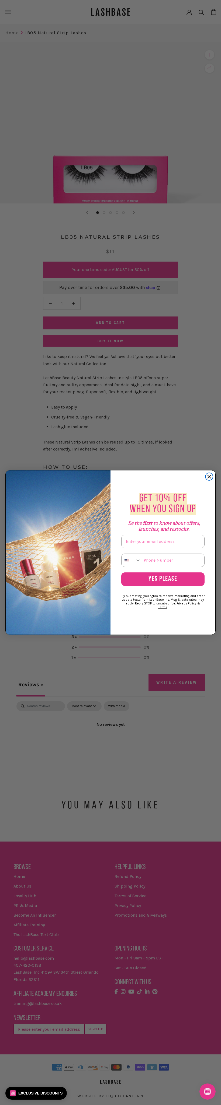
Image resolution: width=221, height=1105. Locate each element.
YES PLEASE (163, 579)
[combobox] (131, 560)
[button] (36, 1093)
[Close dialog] (209, 476)
